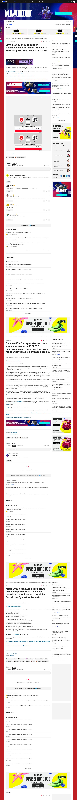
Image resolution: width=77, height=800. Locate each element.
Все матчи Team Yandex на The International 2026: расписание (19, 274)
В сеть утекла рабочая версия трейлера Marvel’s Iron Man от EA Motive (60, 624)
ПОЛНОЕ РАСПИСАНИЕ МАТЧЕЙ (38, 36)
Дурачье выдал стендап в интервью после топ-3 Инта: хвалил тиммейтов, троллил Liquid (26, 78)
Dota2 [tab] (10, 24)
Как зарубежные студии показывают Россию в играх (18, 417)
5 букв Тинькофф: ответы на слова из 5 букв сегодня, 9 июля (19, 740)
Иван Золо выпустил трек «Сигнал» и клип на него (61, 352)
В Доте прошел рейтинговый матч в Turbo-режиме (61, 58)
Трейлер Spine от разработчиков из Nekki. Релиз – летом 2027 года (61, 647)
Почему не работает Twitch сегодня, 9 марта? (15, 524)
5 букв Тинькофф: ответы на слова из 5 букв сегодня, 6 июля (19, 750)
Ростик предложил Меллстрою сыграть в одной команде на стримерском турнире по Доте (61, 93)
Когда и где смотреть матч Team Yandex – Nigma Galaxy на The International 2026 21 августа (25, 303)
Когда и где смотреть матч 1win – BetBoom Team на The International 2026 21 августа (24, 308)
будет (14, 402)
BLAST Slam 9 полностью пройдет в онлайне (61, 99)
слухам (9, 407)
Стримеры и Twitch (11, 336)
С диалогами (46, 165)
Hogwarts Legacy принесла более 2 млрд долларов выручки (61, 596)
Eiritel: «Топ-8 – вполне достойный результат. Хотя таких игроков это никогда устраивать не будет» (27, 237)
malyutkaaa (13, 153)
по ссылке (20, 73)
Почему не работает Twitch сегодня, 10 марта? (16, 519)
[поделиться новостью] (49, 41)
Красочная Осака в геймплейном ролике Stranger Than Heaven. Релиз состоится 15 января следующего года (61, 609)
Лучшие (14, 165)
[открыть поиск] (65, 1)
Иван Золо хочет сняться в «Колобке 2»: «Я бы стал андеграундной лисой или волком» (61, 392)
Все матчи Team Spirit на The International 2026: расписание (18, 269)
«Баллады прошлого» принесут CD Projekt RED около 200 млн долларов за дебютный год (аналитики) (28, 716)
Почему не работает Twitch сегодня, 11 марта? (15, 514)
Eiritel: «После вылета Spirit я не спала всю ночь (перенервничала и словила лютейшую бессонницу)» (27, 249)
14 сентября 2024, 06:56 (14, 186)
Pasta (11, 195)
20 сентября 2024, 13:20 (14, 215)
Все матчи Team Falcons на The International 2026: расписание (19, 298)
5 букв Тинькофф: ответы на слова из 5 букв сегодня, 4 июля (19, 760)
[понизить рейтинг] (49, 191)
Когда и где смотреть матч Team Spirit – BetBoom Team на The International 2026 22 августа (25, 293)
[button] (49, 186)
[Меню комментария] (49, 186)
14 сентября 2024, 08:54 (14, 196)
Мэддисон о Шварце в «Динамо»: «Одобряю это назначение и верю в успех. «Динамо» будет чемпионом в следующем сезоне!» (26, 508)
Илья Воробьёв (14, 432)
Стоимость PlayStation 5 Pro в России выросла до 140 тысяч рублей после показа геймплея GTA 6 (27, 711)
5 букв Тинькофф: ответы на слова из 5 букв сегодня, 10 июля (19, 735)
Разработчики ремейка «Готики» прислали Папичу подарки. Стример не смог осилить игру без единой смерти (61, 386)
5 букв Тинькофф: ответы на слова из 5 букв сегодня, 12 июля (19, 730)
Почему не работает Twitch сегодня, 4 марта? (15, 548)
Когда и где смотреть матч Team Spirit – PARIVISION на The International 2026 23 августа (24, 279)
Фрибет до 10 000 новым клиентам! (18, 175)
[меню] (11, 1)
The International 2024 (10, 71)
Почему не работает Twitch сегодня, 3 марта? (15, 553)
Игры (9, 582)
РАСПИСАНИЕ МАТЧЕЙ (10, 21)
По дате (8, 165)
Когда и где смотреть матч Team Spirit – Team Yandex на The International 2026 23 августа (25, 283)
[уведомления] (68, 1)
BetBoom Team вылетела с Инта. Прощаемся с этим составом (20, 76)
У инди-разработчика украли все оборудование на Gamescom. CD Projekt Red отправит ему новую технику (61, 589)
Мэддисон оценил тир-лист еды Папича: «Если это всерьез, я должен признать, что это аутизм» (27, 493)
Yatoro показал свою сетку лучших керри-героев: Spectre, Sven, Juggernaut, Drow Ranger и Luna (61, 85)
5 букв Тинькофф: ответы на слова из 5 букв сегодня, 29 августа (61, 602)
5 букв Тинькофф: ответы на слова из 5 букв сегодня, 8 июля (19, 745)
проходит (17, 634)
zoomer (11, 185)
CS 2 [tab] (7, 24)
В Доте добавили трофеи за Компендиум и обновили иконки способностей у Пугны (61, 44)
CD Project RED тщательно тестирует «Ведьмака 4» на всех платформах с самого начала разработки (61, 617)
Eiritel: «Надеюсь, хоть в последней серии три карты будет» (18, 232)
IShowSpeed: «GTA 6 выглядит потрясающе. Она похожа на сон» (61, 364)
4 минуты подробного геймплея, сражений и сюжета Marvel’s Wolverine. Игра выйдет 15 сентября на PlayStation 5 (61, 631)
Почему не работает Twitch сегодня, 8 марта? (15, 529)
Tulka (11, 204)
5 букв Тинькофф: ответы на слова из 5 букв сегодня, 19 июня (19, 774)
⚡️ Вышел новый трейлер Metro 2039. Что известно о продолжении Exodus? (22, 706)
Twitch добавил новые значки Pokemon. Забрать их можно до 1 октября (60, 378)
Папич (7, 363)
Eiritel (30, 68)
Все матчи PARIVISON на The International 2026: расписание (18, 264)
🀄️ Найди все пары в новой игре (13, 360)
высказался (26, 410)
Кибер (7, 38)
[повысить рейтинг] (44, 191)
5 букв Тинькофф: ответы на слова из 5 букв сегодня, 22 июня (19, 769)
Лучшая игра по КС (14, 455)
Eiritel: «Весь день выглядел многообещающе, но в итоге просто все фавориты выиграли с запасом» (31, 38)
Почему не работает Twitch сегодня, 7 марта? (15, 534)
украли (19, 637)
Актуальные (20, 165)
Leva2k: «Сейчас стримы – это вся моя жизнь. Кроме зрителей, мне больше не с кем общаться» (61, 372)
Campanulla (12, 214)
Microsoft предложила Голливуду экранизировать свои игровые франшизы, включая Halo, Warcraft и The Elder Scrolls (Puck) (61, 639)
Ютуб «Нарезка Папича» (14, 434)
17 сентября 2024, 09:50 (14, 205)
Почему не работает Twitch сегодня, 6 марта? (15, 539)
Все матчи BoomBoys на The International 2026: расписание (18, 288)
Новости (12, 38)
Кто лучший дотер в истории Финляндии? (59, 144)
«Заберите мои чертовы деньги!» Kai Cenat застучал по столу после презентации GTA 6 (25, 482)
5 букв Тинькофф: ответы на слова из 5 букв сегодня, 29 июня (19, 764)
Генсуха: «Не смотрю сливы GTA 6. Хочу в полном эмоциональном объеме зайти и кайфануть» (61, 400)
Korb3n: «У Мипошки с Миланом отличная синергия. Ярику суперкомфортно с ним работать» (61, 51)
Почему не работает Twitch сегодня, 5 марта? (15, 544)
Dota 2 (9, 38)
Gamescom (12, 655)
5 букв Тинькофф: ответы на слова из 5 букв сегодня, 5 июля (19, 755)
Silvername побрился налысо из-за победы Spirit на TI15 (61, 114)
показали (19, 401)
